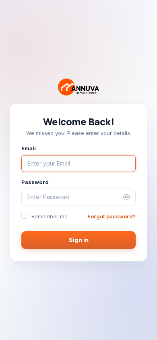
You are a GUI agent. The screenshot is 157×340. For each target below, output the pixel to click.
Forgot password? (111, 217)
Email (28, 148)
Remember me (49, 217)
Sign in (79, 240)
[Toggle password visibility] (126, 197)
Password (35, 182)
